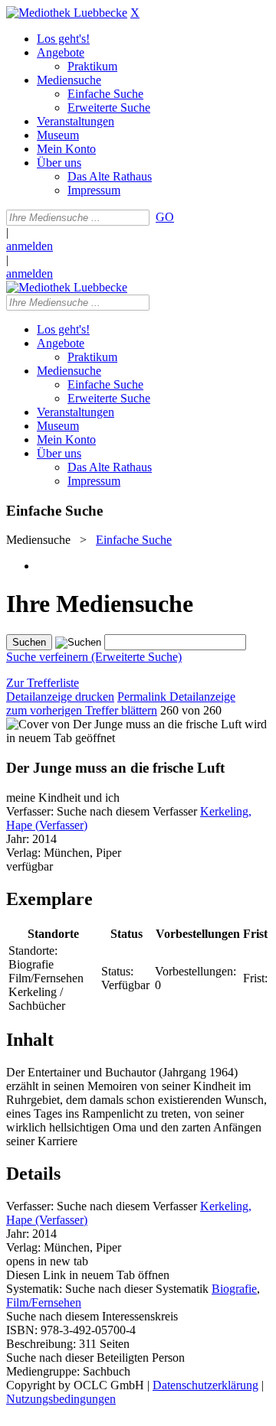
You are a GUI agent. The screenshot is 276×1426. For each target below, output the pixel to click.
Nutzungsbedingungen (61, 1398)
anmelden (29, 245)
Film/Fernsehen (43, 1302)
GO (165, 216)
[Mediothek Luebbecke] (66, 12)
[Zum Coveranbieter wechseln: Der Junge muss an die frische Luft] (124, 724)
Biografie (234, 1288)
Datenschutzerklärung (205, 1385)
